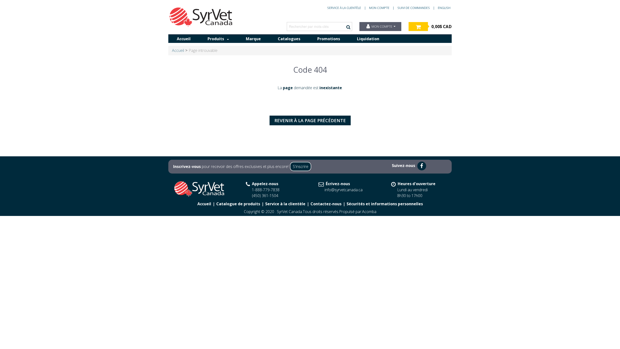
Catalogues (289, 38)
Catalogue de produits (238, 203)
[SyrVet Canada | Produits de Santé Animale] (201, 17)
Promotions (328, 38)
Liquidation (368, 38)
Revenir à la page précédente (310, 120)
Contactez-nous (325, 203)
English (444, 8)
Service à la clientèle (344, 8)
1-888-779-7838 (265, 189)
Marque (253, 38)
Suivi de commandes (413, 8)
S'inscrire (300, 166)
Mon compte (379, 8)
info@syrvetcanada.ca (344, 189)
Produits (216, 38)
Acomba (369, 211)
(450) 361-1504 (265, 195)
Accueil (184, 38)
